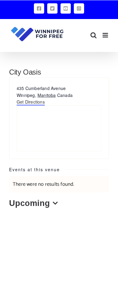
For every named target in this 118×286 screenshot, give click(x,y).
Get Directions (31, 102)
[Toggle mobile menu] (106, 35)
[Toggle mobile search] (93, 35)
